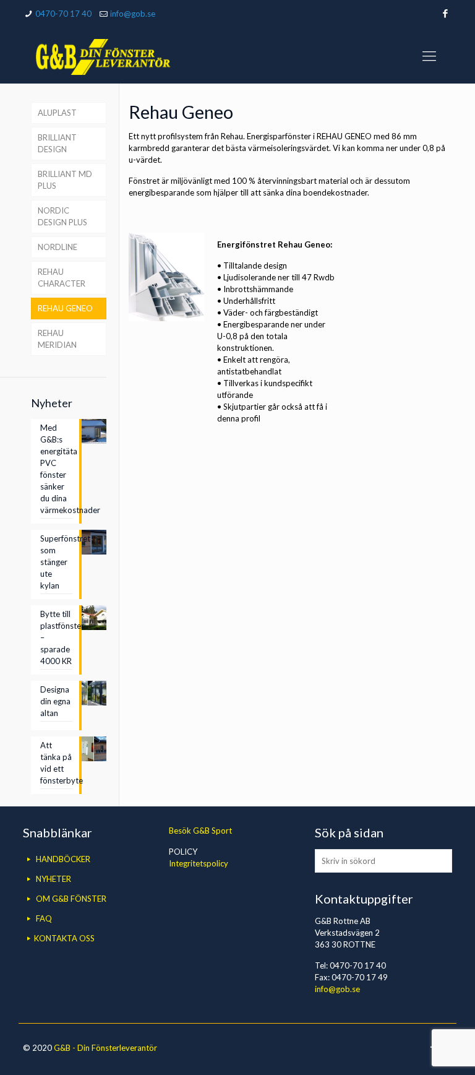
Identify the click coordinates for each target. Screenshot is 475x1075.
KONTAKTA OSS (64, 938)
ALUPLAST (57, 113)
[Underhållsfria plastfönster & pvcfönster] (103, 56)
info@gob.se (132, 14)
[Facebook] (445, 13)
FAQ (44, 918)
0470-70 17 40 (63, 14)
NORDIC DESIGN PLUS (62, 216)
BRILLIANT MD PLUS (65, 180)
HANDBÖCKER (63, 859)
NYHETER (53, 879)
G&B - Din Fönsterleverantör (105, 1048)
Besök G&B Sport (200, 830)
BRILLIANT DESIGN (57, 143)
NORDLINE (57, 247)
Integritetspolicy (198, 863)
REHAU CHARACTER (61, 277)
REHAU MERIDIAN (57, 339)
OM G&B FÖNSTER (71, 899)
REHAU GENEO (65, 308)
